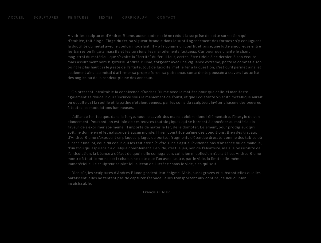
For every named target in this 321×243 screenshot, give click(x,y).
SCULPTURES (46, 17)
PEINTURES (78, 17)
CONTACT (166, 17)
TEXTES (105, 17)
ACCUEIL (16, 17)
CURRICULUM (135, 17)
